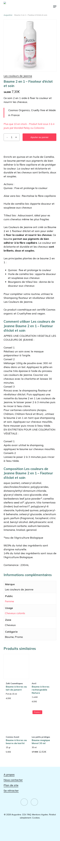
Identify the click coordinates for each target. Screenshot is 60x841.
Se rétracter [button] (11, 790)
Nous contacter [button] (13, 780)
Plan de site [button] (11, 785)
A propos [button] (9, 774)
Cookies (36, 817)
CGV (24, 814)
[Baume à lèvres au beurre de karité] (16, 720)
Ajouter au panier (39, 137)
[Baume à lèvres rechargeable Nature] (42, 666)
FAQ (29, 814)
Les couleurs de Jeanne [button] (18, 76)
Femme (9, 601)
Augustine (8, 15)
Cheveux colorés (15, 613)
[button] (54, 6)
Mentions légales (40, 814)
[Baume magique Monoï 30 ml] (42, 720)
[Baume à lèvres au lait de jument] (16, 666)
